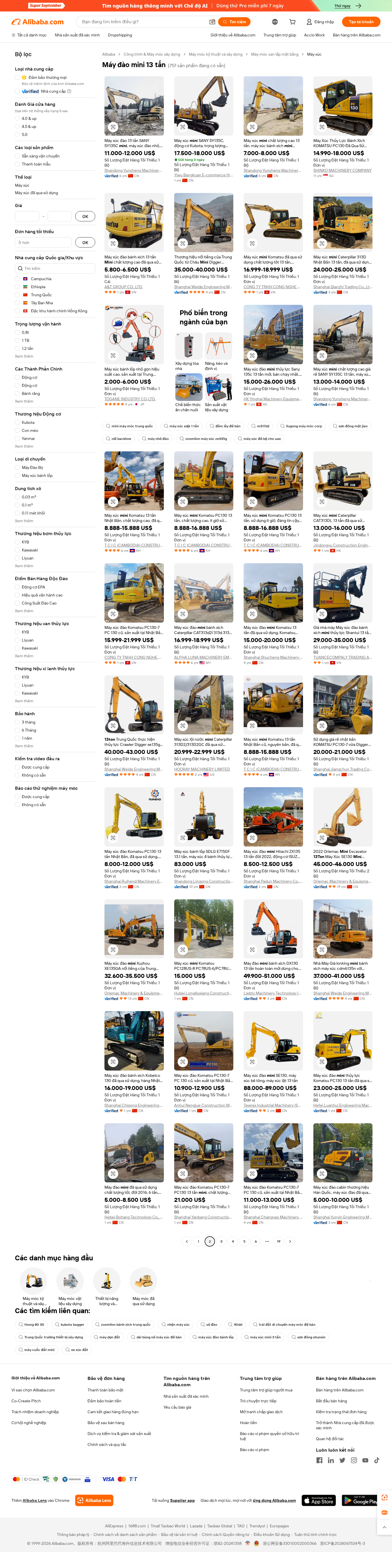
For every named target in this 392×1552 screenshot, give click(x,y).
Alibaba (108, 54)
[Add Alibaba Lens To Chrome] (94, 1500)
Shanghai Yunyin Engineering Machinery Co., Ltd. (343, 1217)
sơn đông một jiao (353, 426)
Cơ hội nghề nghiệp (28, 1422)
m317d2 (263, 426)
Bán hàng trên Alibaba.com (340, 1390)
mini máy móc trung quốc (132, 426)
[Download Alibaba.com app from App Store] (319, 1500)
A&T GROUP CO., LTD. (123, 286)
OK (85, 216)
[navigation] (55, 648)
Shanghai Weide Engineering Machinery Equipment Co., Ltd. (204, 286)
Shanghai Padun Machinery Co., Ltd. (273, 881)
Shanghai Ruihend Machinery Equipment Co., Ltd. (134, 881)
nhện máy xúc (178, 1325)
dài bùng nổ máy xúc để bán (159, 1337)
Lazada (196, 1526)
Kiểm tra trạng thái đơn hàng (341, 1411)
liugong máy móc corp (304, 426)
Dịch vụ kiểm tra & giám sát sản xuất (119, 1433)
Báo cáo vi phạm (254, 1449)
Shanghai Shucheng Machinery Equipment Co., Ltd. (273, 657)
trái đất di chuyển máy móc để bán (287, 1325)
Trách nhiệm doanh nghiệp (35, 1411)
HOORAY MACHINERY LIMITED (202, 769)
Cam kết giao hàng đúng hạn (113, 1411)
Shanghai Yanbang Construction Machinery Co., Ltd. (204, 1217)
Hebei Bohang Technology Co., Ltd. (134, 1217)
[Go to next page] (290, 1241)
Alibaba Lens (35, 1500)
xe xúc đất (79, 1350)
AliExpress (114, 1526)
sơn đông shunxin (311, 1337)
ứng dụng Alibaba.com (274, 1500)
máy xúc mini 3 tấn (265, 1337)
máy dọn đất (110, 1337)
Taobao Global (219, 1526)
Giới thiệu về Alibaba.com (35, 1378)
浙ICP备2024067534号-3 (342, 1543)
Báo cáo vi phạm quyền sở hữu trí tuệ (269, 1436)
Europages (279, 1526)
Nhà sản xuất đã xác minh (186, 1396)
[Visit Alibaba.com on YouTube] (365, 1460)
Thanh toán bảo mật (105, 1390)
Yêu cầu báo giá (177, 1407)
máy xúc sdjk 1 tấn (184, 426)
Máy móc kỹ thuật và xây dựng (215, 54)
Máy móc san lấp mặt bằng (274, 54)
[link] (384, 1497)
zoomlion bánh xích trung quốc (126, 1325)
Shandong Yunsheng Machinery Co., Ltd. (134, 170)
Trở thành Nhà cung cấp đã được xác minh (345, 1425)
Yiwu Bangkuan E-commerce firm (204, 175)
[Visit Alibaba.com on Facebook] (319, 1460)
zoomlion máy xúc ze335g (206, 439)
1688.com (137, 1526)
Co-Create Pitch (26, 1401)
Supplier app (182, 1500)
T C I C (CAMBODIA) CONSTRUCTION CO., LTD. (134, 545)
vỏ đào (211, 1325)
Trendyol (257, 1526)
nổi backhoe (121, 439)
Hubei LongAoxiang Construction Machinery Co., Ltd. (204, 993)
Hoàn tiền (248, 1422)
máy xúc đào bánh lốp (216, 1337)
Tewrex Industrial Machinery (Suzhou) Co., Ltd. (273, 1105)
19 (278, 1241)
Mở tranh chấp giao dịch (261, 1411)
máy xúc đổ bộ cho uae (262, 439)
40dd (238, 1325)
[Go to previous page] (187, 1241)
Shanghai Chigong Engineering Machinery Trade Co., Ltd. (134, 1105)
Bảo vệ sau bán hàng (106, 1422)
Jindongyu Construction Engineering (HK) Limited (343, 545)
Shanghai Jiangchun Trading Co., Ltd (343, 769)
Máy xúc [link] (314, 54)
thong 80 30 (34, 1325)
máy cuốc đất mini (39, 1350)
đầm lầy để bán (228, 426)
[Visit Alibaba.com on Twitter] (342, 1460)
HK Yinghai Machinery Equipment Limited (273, 399)
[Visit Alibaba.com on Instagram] (353, 1460)
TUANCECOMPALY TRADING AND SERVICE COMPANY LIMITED (343, 657)
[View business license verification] (248, 1543)
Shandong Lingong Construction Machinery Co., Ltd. (204, 881)
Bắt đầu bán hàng (331, 1401)
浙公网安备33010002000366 (290, 1543)
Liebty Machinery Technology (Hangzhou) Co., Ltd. (273, 993)
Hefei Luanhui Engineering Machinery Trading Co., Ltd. (343, 1105)
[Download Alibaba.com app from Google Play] (361, 1500)
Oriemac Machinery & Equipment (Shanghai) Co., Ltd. (343, 881)
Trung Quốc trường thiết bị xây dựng (53, 1337)
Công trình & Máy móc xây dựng (152, 54)
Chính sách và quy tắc (107, 1444)
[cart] (293, 22)
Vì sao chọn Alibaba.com (33, 1390)
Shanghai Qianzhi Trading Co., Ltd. (343, 286)
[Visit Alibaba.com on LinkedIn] (330, 1460)
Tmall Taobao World (168, 1526)
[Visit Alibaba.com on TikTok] (376, 1460)
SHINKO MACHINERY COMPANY (342, 170)
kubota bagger (72, 1325)
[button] (212, 21)
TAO (240, 1526)
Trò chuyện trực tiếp (258, 1401)
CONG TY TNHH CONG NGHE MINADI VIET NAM (273, 286)
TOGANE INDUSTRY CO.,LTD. (130, 399)
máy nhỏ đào (158, 439)
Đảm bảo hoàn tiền (104, 1401)
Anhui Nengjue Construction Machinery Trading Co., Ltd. (204, 1105)
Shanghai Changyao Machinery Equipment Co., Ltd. (273, 1217)
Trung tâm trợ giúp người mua (266, 1390)
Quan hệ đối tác (330, 1438)
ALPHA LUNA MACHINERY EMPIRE (204, 657)
